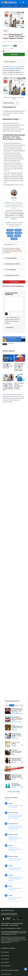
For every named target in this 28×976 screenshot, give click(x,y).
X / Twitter (9, 232)
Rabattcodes (23, 932)
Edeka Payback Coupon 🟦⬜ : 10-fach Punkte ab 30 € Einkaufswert (8, 365)
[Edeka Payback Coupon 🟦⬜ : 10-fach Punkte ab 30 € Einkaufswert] (8, 355)
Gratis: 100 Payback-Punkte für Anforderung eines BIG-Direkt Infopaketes (19, 386)
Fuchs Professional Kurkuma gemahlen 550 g (14, 889)
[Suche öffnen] (20, 2)
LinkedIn (17, 235)
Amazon (6, 66)
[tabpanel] (14, 748)
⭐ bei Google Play (17, 923)
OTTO (12, 48)
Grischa (14, 198)
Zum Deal (13, 54)
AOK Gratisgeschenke (6, 965)
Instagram (17, 232)
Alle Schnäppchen (5, 952)
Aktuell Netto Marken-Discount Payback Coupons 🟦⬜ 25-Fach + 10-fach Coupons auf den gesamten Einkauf (19, 367)
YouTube (13, 238)
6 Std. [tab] (7, 705)
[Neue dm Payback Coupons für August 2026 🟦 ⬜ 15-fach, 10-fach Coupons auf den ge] (8, 375)
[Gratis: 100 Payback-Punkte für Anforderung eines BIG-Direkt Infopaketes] (19, 375)
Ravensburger (11, 68)
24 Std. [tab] (11, 705)
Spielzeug (5, 30)
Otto (11, 66)
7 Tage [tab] (21, 705)
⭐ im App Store (6, 923)
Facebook (17, 230)
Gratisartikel (13, 932)
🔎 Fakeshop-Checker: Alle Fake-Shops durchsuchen (15, 806)
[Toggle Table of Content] (16, 103)
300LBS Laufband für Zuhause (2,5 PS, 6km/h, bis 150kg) (15, 859)
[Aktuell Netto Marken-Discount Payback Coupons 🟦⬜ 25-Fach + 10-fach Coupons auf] (19, 355)
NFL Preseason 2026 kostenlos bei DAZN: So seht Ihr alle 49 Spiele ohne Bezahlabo (15, 816)
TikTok (9, 235)
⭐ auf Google (13, 925)
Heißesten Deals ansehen (14, 791)
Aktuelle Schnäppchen (7, 6)
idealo (10, 113)
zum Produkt (16, 66)
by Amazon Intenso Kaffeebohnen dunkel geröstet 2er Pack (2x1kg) (15, 838)
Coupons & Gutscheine (6, 974)
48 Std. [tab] (16, 705)
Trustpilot (4, 925)
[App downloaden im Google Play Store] (18, 919)
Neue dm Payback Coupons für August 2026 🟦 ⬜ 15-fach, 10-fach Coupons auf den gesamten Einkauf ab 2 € (8, 387)
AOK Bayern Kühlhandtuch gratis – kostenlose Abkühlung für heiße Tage (15, 879)
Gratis (21, 6)
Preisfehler (16, 6)
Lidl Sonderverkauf (5, 955)
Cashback (8, 934)
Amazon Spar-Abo (5, 959)
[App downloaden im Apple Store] (6, 919)
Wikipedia (9, 230)
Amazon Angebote (5, 962)
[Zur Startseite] (11, 2)
